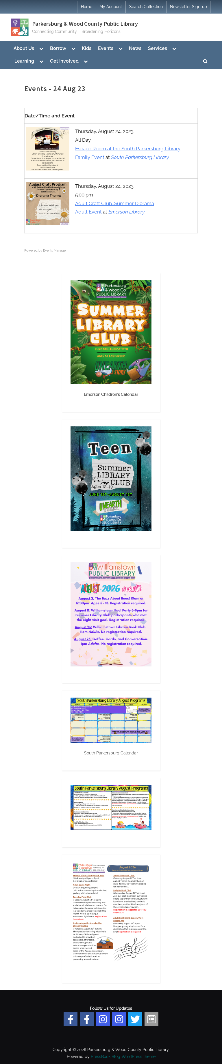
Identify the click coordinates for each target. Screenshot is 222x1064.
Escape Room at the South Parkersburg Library (127, 148)
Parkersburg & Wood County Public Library (85, 23)
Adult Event (88, 212)
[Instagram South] (119, 1019)
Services (157, 48)
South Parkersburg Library (140, 157)
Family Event (89, 157)
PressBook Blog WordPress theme (123, 1056)
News (135, 48)
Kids (86, 48)
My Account (110, 6)
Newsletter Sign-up (188, 6)
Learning (24, 61)
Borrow (58, 48)
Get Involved (64, 61)
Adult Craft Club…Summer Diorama (114, 203)
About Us (24, 48)
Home (86, 6)
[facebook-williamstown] (87, 1019)
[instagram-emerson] (103, 1019)
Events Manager (55, 250)
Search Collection (146, 6)
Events (105, 48)
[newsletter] (151, 1019)
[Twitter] (135, 1019)
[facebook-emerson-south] (70, 1019)
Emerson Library (126, 212)
